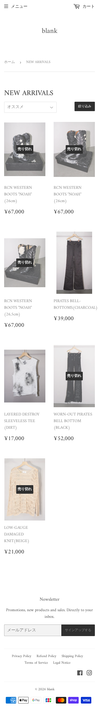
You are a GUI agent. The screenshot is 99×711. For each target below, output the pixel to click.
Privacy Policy (21, 656)
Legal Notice (61, 663)
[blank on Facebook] (80, 674)
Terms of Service (36, 663)
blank (49, 31)
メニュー (19, 7)
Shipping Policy (72, 656)
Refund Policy (46, 656)
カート (88, 7)
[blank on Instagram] (89, 674)
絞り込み (84, 106)
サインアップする (78, 630)
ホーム (9, 62)
